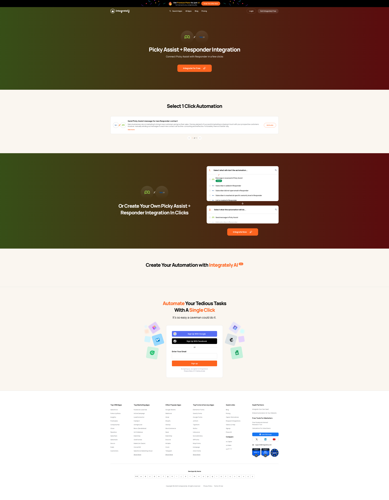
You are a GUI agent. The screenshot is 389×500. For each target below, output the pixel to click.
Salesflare (113, 436)
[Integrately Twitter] (256, 439)
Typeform (196, 425)
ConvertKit (137, 447)
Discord (168, 440)
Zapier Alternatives (232, 417)
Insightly (113, 417)
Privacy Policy (188, 371)
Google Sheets (170, 410)
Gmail (167, 417)
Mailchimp (137, 436)
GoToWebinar (138, 432)
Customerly (114, 451)
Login (251, 11)
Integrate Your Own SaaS (260, 409)
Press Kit (229, 432)
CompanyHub (115, 425)
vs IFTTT (229, 449)
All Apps (188, 11)
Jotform (195, 421)
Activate (270, 125)
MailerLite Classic (139, 443)
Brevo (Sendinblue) (140, 428)
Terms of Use (200, 371)
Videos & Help (230, 425)
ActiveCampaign (139, 413)
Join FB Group (266, 434)
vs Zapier (229, 441)
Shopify (167, 421)
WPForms (196, 440)
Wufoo (195, 428)
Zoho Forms (197, 451)
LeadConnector (139, 417)
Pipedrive (113, 432)
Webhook (168, 413)
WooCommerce (170, 428)
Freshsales (114, 421)
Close (112, 428)
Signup (228, 428)
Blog (196, 11)
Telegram (168, 451)
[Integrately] (119, 11)
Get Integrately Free (268, 11)
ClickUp (167, 425)
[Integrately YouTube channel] (274, 439)
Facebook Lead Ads (140, 410)
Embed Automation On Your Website (264, 413)
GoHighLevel (138, 425)
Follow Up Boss (115, 413)
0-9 (136, 476)
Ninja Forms (197, 443)
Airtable (168, 443)
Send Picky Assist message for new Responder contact (153, 121)
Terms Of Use (218, 486)
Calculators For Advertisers (261, 428)
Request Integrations (233, 421)
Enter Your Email (179, 351)
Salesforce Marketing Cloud (143, 451)
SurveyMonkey (198, 436)
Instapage (196, 447)
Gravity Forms (197, 413)
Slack (167, 432)
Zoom (167, 447)
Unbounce (196, 432)
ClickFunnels (138, 440)
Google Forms (197, 417)
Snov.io (112, 443)
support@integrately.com (263, 445)
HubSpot (137, 421)
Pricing (204, 11)
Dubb (112, 447)
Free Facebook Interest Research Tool (260, 423)
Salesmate (114, 440)
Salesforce (114, 410)
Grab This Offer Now (211, 4)
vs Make (228, 445)
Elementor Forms (198, 410)
